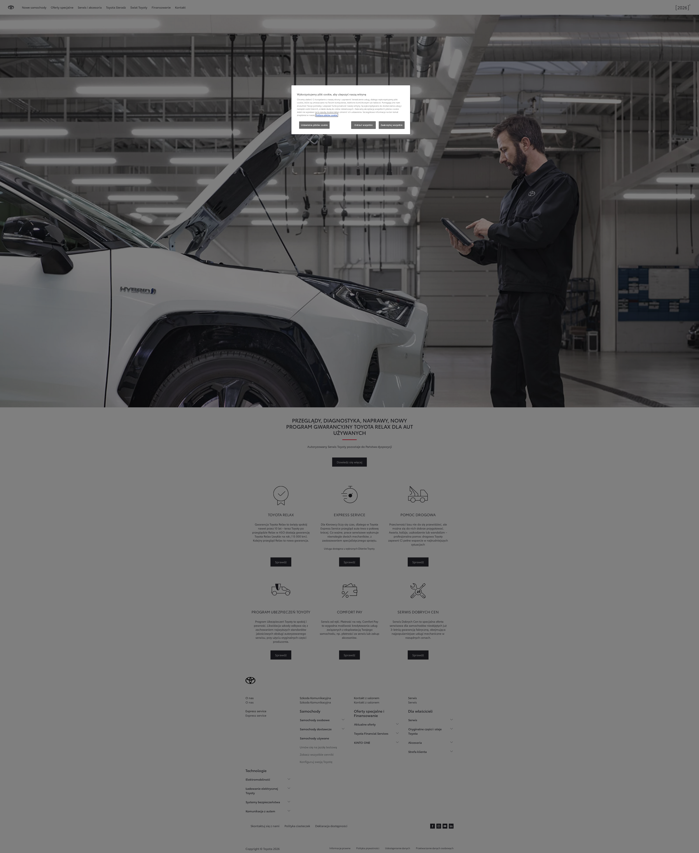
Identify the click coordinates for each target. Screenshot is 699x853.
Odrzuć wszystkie (363, 124)
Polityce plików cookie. (327, 115)
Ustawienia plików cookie (314, 124)
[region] (350, 109)
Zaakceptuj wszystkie (392, 124)
